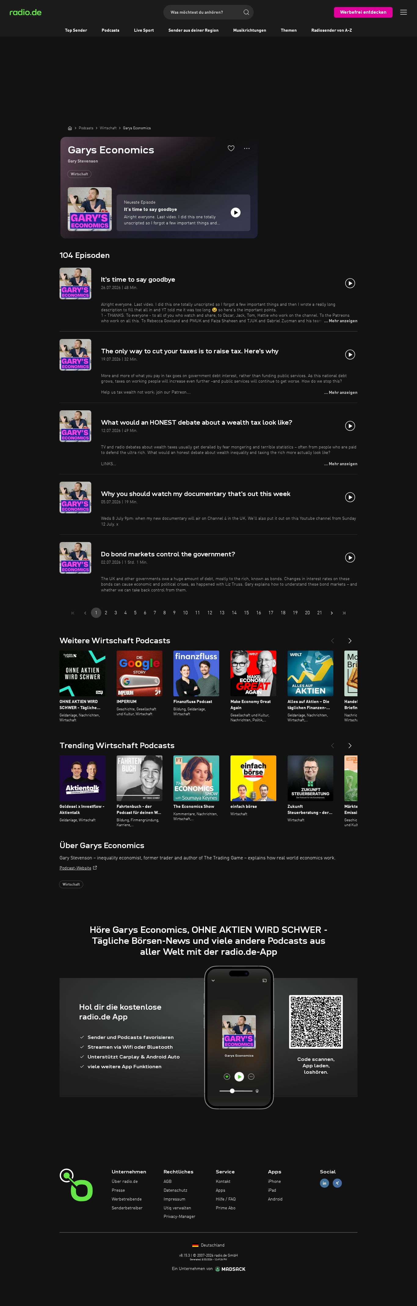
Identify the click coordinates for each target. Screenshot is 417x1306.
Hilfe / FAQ (226, 1199)
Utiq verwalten (177, 1208)
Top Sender (76, 30)
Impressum (174, 1199)
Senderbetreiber (127, 1208)
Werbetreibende (127, 1199)
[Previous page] (85, 613)
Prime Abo (225, 1208)
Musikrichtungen (249, 30)
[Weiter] (350, 638)
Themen (289, 30)
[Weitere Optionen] (246, 148)
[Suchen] (246, 12)
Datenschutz (175, 1190)
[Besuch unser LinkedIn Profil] (324, 1183)
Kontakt (223, 1181)
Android (275, 1199)
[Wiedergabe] (236, 212)
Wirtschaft (79, 174)
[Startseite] (69, 128)
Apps (220, 1190)
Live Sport (144, 30)
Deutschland (212, 1245)
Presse (118, 1190)
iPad (272, 1190)
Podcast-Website (75, 868)
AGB (168, 1181)
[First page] (73, 613)
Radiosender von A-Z (331, 30)
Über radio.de (125, 1181)
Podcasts (110, 30)
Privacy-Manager (179, 1217)
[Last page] (344, 613)
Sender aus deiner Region (194, 30)
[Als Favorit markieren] (231, 148)
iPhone (274, 1181)
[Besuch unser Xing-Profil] (337, 1183)
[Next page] (332, 613)
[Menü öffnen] (403, 12)
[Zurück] (332, 638)
